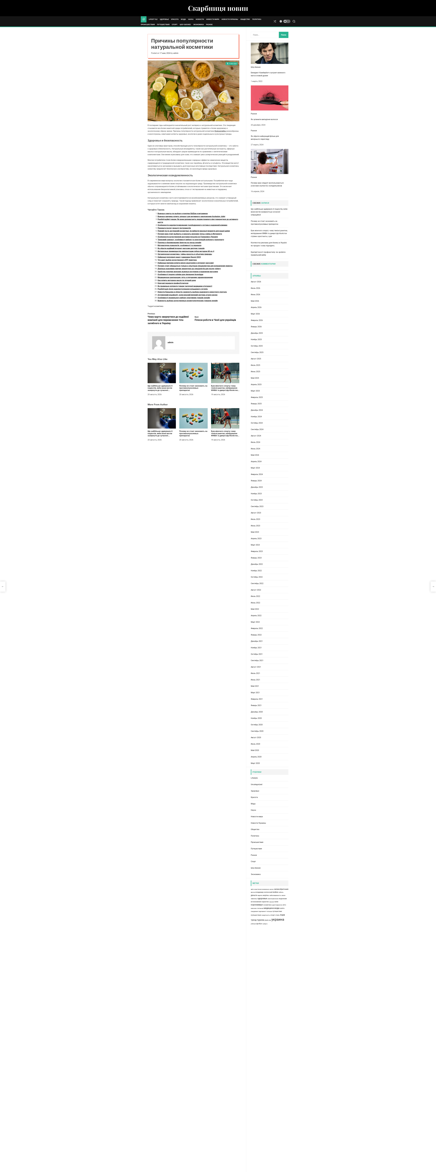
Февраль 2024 (257, 474)
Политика (256, 19)
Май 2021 (255, 686)
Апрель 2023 (256, 538)
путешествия (256, 915)
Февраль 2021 (257, 699)
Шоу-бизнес (185, 24)
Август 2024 (256, 436)
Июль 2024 (255, 442)
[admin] (158, 342)
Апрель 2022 (256, 615)
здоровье (262, 898)
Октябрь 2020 (257, 725)
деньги (254, 895)
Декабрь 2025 (257, 333)
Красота (175, 19)
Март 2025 (255, 391)
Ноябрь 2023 (256, 494)
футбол (259, 924)
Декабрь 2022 (257, 564)
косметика (158, 306)
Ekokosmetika (220, 131)
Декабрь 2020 (257, 712)
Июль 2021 (255, 673)
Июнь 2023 (255, 526)
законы (254, 899)
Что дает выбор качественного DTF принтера (177, 260)
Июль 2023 (255, 519)
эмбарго (265, 924)
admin (175, 53)
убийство (268, 920)
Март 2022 (255, 622)
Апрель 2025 (256, 384)
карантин (265, 902)
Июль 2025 (255, 365)
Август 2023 (256, 513)
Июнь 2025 (255, 371)
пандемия (254, 911)
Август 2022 (256, 590)
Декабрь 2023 (257, 487)
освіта (282, 908)
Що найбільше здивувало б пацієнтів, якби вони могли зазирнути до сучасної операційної (160, 389)
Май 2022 (255, 609)
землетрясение (273, 899)
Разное (209, 24)
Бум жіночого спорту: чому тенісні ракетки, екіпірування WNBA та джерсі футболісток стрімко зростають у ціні (224, 389)
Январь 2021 (256, 705)
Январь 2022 (256, 635)
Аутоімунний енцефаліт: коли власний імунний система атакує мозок (187, 295)
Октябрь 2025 (257, 346)
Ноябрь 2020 (256, 718)
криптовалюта (277, 905)
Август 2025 (256, 359)
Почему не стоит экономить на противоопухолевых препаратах (193, 388)
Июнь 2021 (255, 680)
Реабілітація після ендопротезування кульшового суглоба (183, 289)
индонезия (283, 899)
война (275, 892)
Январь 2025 (256, 404)
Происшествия (148, 24)
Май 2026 (255, 301)
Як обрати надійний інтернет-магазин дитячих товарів (181, 248)
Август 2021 (256, 667)
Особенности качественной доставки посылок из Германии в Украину (188, 237)
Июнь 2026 (255, 294)
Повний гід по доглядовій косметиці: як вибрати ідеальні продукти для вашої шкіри (194, 231)
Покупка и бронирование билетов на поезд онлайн (179, 243)
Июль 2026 (255, 288)
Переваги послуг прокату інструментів (174, 228)
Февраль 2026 (257, 320)
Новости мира (212, 19)
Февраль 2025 (257, 397)
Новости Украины (230, 19)
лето (284, 905)
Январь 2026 (256, 327)
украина (277, 919)
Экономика (198, 24)
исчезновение (256, 902)
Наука (191, 19)
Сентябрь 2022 (257, 583)
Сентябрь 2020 (257, 731)
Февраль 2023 (257, 551)
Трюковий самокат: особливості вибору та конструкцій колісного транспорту (191, 240)
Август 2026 (256, 282)
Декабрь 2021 (257, 641)
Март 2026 (255, 314)
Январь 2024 (256, 481)
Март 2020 (255, 763)
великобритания (281, 889)
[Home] (143, 19)
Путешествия (163, 24)
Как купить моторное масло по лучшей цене (177, 280)
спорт (272, 915)
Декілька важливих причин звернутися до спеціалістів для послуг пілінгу (189, 269)
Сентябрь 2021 (257, 660)
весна (253, 892)
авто (252, 889)
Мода (183, 19)
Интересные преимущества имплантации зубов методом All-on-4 (186, 251)
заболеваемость (275, 895)
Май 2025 (255, 378)
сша (282, 914)
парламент (262, 911)
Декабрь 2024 (257, 410)
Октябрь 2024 (257, 423)
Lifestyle (153, 19)
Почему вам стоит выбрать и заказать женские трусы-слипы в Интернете (190, 234)
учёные (253, 924)
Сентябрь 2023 (257, 506)
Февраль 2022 (257, 628)
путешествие (277, 911)
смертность (266, 915)
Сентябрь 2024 (257, 429)
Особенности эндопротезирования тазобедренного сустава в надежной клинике (192, 225)
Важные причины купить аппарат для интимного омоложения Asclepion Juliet (191, 216)
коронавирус (257, 905)
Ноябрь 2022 (256, 571)
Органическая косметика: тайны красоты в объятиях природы (185, 254)
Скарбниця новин (218, 8)
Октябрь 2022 (257, 577)
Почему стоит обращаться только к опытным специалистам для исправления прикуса (195, 266)
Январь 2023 (256, 558)
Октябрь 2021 (257, 654)
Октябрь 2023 (257, 500)
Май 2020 (255, 750)
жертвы (266, 895)
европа (260, 895)
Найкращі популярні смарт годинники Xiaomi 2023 (179, 257)
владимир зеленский (264, 892)
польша (269, 911)
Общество (245, 19)
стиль (277, 915)
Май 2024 (255, 455)
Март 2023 (255, 545)
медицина (269, 908)
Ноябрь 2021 (256, 648)
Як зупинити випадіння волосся (264, 119)
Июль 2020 (255, 744)
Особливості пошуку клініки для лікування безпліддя (180, 274)
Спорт (174, 24)
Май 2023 (255, 532)
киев (276, 902)
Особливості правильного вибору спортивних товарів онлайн (184, 298)
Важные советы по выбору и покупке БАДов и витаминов (183, 213)
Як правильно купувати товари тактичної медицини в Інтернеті (185, 286)
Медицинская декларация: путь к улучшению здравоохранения (185, 277)
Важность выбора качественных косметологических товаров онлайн (188, 301)
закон (283, 895)
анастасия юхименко (261, 889)
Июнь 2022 (255, 603)
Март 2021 (255, 692)
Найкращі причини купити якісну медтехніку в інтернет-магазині (186, 263)
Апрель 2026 (256, 307)
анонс (272, 889)
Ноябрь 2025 (256, 339)
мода (276, 908)
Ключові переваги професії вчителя (173, 283)
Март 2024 (255, 468)
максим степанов (257, 908)
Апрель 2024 (256, 461)
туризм (260, 920)
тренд (253, 920)
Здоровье (164, 19)
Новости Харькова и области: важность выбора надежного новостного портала (192, 292)
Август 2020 (256, 737)
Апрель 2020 (256, 757)
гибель (281, 892)
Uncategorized (256, 784)
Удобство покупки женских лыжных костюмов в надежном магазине (188, 272)
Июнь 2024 (255, 449)
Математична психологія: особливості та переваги (179, 245)
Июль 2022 (255, 596)
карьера (271, 902)
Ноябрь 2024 (256, 417)
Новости (200, 19)
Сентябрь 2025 (257, 352)
